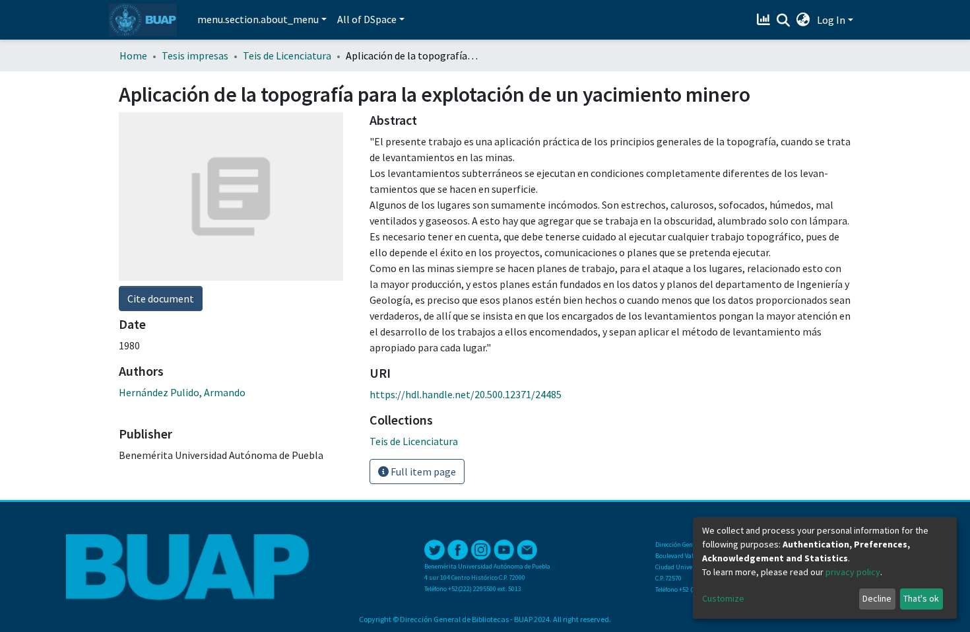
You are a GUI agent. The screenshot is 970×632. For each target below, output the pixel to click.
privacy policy (852, 572)
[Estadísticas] (765, 20)
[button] (803, 20)
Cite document (160, 298)
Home (133, 55)
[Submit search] (783, 20)
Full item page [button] (422, 471)
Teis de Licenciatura (287, 55)
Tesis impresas (195, 55)
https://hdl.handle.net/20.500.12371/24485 (466, 394)
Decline (876, 598)
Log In (831, 19)
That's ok (921, 598)
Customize (723, 598)
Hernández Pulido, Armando (182, 392)
